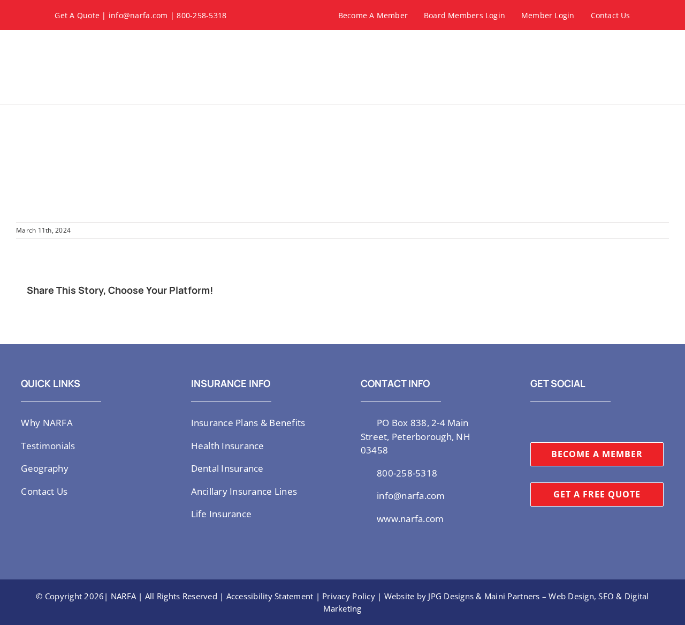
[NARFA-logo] (92, 42)
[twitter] (533, 422)
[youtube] (568, 422)
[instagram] (550, 422)
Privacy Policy (348, 596)
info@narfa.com (138, 15)
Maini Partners (512, 596)
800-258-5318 (201, 15)
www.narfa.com (410, 518)
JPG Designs (451, 596)
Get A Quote (77, 15)
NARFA (123, 596)
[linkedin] (585, 422)
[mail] (602, 422)
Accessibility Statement (270, 596)
